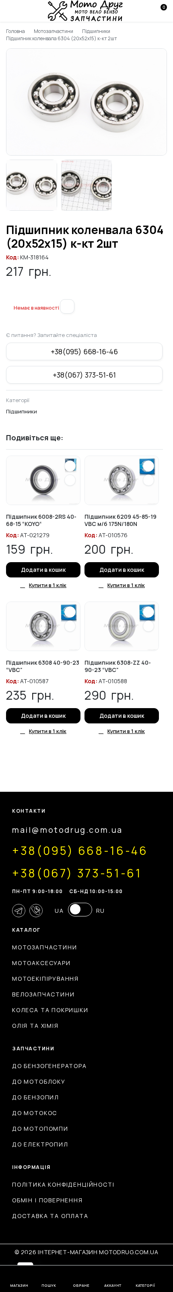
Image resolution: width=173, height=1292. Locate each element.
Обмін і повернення (47, 1200)
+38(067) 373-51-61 (84, 375)
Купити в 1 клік (47, 585)
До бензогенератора (49, 1066)
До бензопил (35, 1097)
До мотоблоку (39, 1081)
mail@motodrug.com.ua (67, 829)
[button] (9, 294)
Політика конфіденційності (63, 1184)
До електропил (40, 1144)
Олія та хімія (35, 1025)
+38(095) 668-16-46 (84, 351)
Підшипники (96, 31)
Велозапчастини (43, 994)
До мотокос (34, 1113)
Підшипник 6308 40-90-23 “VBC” (42, 666)
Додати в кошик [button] (43, 569)
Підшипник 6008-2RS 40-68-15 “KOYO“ (41, 520)
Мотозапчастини (54, 31)
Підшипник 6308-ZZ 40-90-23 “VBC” (117, 666)
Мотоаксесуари (41, 963)
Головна (15, 31)
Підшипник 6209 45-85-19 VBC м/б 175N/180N (120, 520)
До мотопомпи (40, 1128)
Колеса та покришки (50, 1010)
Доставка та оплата (50, 1216)
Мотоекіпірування (45, 978)
